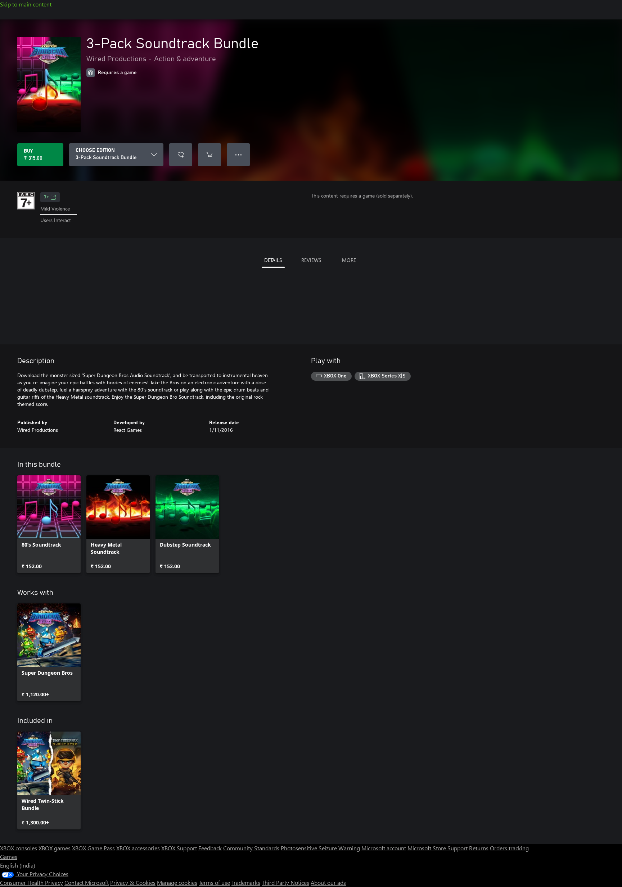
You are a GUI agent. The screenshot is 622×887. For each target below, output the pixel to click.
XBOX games (55, 848)
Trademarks (245, 882)
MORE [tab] (349, 260)
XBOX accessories (138, 848)
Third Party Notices (285, 882)
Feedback (210, 848)
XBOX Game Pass (93, 848)
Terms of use (214, 882)
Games (8, 856)
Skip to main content (25, 4)
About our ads (328, 882)
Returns (478, 848)
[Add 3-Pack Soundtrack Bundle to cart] (209, 154)
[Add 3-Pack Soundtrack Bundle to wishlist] (180, 154)
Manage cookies (177, 882)
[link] (49, 524)
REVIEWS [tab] (311, 260)
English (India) (17, 865)
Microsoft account (383, 848)
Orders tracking (509, 848)
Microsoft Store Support (437, 848)
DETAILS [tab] (273, 260)
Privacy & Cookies (133, 882)
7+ (46, 197)
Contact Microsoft (86, 882)
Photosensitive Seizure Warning (320, 848)
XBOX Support (179, 848)
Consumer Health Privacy (31, 882)
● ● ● (238, 155)
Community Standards (251, 848)
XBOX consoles (18, 848)
